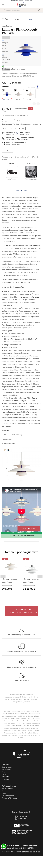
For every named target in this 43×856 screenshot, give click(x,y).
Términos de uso (7, 788)
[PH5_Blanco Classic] (19, 94)
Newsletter (5, 777)
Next (6, 69)
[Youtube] (30, 803)
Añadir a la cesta (28, 528)
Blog (3, 772)
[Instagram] (26, 803)
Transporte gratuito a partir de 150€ (21, 651)
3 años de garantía (21, 680)
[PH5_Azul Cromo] (7, 94)
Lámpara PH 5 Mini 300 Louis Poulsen (9, 579)
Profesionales (6, 769)
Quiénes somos (7, 767)
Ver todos (31, 87)
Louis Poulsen (7, 26)
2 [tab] (23, 594)
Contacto (5, 765)
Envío (4, 793)
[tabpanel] (11, 574)
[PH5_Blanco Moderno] (31, 94)
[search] (4, 10)
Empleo (4, 774)
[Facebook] (12, 803)
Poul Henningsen (18, 69)
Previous (6, 37)
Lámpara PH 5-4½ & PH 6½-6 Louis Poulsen (31, 579)
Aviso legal (5, 779)
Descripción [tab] (21, 190)
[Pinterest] (17, 803)
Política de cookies (8, 795)
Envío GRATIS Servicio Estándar (21, 532)
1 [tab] (21, 594)
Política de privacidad (9, 786)
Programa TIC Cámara (9, 798)
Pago (4, 791)
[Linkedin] (21, 803)
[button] (21, 611)
